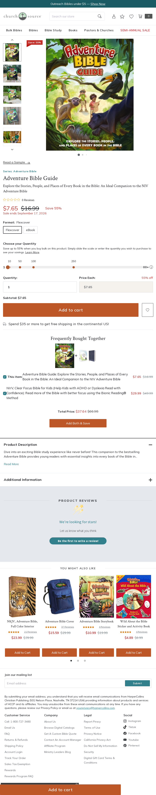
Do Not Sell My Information (100, 746)
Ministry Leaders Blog (57, 752)
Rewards (10, 770)
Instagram (134, 721)
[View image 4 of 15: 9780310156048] (12, 116)
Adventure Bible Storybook (97, 621)
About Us (50, 721)
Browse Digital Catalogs (59, 727)
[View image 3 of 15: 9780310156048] (12, 95)
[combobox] (77, 16)
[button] (79, 155)
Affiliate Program (54, 746)
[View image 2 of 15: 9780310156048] (12, 74)
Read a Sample (14, 162)
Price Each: (87, 278)
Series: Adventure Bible (20, 171)
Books (73, 30)
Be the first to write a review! (78, 541)
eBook (30, 230)
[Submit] (100, 16)
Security (89, 752)
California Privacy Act (97, 740)
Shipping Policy (14, 746)
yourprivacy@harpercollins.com (95, 708)
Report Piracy (92, 721)
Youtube (133, 740)
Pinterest (133, 745)
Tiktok (132, 727)
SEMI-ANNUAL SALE (135, 30)
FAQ (7, 733)
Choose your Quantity (19, 243)
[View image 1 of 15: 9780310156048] (12, 52)
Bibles (33, 30)
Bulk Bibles (14, 30)
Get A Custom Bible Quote (60, 733)
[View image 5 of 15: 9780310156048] (12, 137)
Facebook (134, 733)
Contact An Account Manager (62, 740)
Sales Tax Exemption (17, 764)
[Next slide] (12, 149)
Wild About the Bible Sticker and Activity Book (134, 623)
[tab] (71, 660)
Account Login (13, 752)
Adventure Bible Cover (59, 621)
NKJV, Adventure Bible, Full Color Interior (22, 623)
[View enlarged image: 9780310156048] (90, 95)
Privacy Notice (93, 733)
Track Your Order (15, 758)
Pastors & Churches (99, 30)
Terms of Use (92, 727)
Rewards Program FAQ (19, 776)
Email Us (10, 727)
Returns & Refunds (16, 740)
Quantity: (10, 278)
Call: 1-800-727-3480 (18, 721)
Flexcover (12, 230)
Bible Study (53, 30)
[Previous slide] (12, 40)
